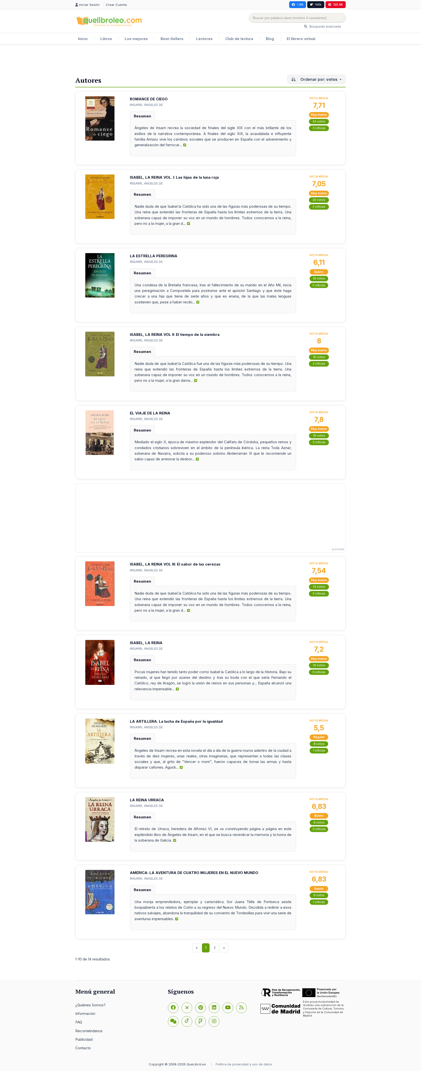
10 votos (319, 665)
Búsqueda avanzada (324, 26)
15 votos (319, 357)
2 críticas (319, 206)
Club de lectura (239, 38)
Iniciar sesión (90, 5)
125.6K (338, 4)
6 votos (319, 822)
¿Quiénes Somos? (90, 1005)
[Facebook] (173, 1007)
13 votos (319, 586)
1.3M (300, 4)
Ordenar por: (318, 79)
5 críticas (319, 285)
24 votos (319, 121)
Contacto (83, 1048)
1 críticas (319, 750)
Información (85, 1013)
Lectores (204, 38)
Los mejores (136, 38)
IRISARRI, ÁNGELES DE (146, 105)
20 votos (319, 200)
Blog (270, 38)
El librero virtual (301, 38)
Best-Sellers (172, 38)
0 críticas (319, 672)
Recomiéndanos (89, 1031)
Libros (106, 38)
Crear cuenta (116, 5)
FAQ (78, 1022)
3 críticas (319, 128)
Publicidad (84, 1039)
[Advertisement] (210, 61)
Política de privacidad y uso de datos (244, 1064)
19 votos (319, 278)
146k (318, 4)
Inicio (83, 38)
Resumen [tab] (142, 116)
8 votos (319, 744)
